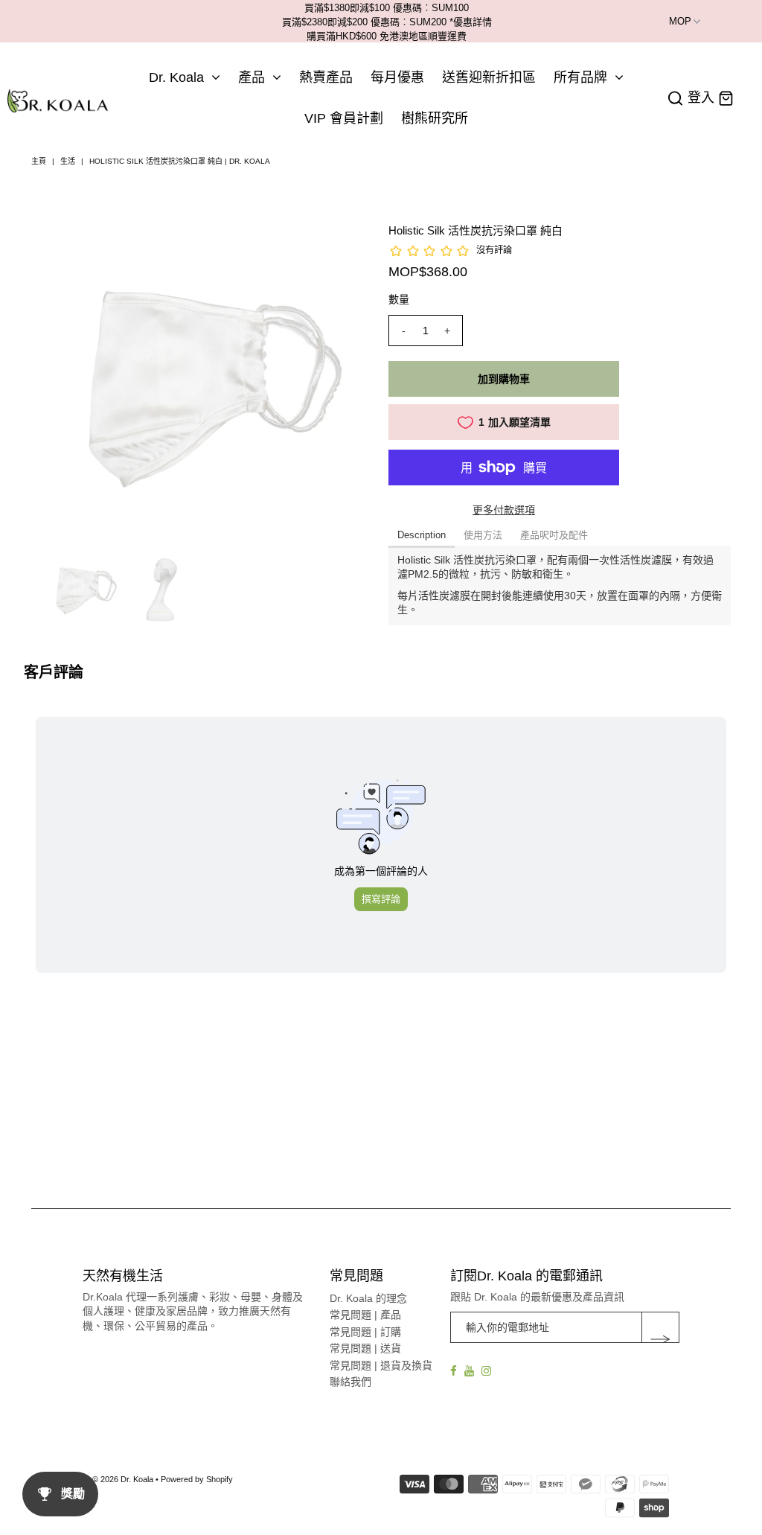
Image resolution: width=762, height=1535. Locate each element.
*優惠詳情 (470, 22)
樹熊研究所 (434, 118)
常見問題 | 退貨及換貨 (381, 1365)
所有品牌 (580, 77)
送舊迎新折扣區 (489, 77)
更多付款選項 (504, 510)
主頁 (38, 161)
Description (421, 535)
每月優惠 (397, 77)
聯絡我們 (350, 1382)
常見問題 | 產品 (365, 1315)
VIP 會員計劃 (343, 118)
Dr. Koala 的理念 (368, 1298)
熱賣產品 (326, 77)
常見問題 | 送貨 (365, 1348)
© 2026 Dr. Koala (122, 1479)
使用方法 (483, 535)
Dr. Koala (176, 77)
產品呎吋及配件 (554, 535)
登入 (701, 98)
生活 (67, 161)
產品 (251, 77)
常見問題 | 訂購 (365, 1332)
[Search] (676, 98)
